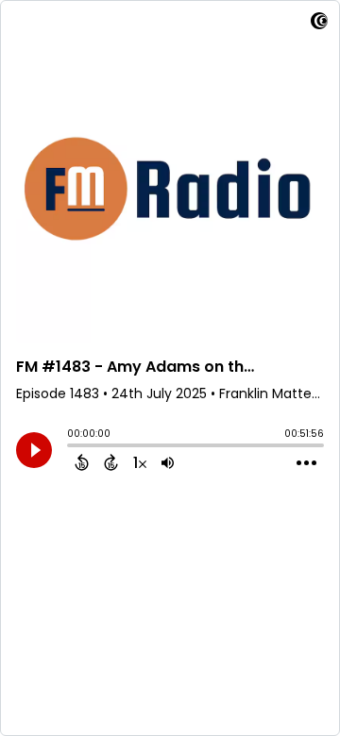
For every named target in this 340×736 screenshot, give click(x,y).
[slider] (71, 447)
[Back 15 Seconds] (81, 462)
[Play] (34, 450)
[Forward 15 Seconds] (111, 462)
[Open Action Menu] (306, 463)
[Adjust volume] (167, 462)
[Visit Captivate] (319, 24)
